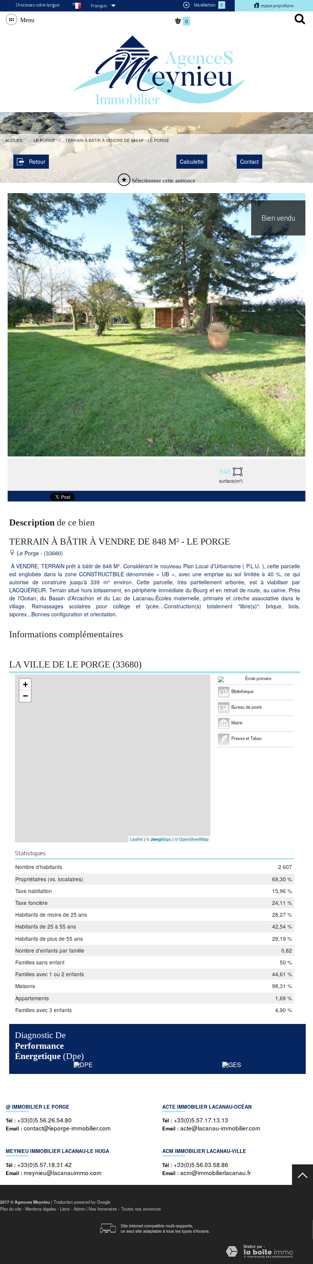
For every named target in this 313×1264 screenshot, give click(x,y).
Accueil (14, 140)
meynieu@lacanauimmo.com (63, 1172)
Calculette (192, 161)
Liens (65, 1209)
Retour (37, 161)
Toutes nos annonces (141, 1209)
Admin (79, 1209)
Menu (25, 19)
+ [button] (25, 684)
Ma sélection (208, 5)
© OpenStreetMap (191, 839)
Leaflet (136, 839)
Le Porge (44, 140)
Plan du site (10, 1209)
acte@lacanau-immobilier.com (220, 1128)
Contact (249, 161)
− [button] (25, 696)
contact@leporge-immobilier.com (67, 1128)
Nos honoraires (103, 1209)
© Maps (158, 839)
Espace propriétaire (277, 6)
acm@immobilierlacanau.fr (215, 1172)
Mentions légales (40, 1209)
